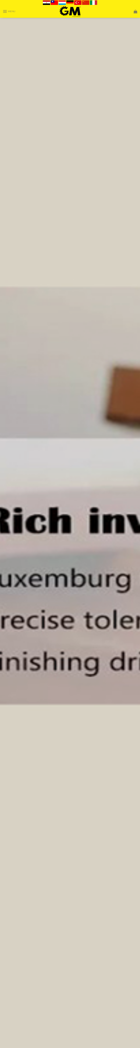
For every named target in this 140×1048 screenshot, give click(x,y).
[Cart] (135, 11)
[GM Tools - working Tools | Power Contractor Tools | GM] (70, 11)
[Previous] (7, 542)
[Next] (132, 542)
